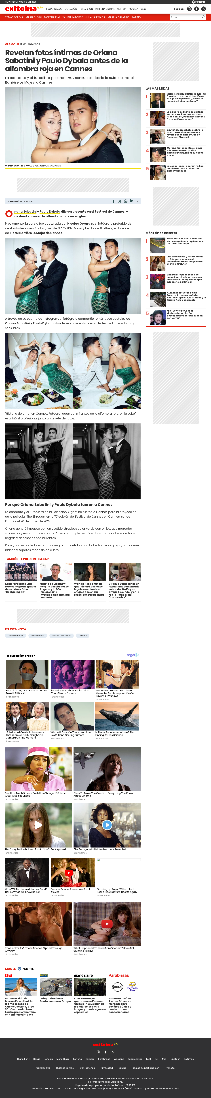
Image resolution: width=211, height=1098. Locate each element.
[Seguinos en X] (203, 8)
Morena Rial (52, 17)
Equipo (123, 1067)
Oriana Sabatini (25, 211)
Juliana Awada (95, 17)
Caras (36, 1059)
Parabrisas (104, 1059)
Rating (136, 17)
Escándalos (54, 9)
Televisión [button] (86, 9)
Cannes (83, 635)
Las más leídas (157, 88)
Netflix (121, 9)
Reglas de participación (146, 1067)
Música (133, 9)
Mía (164, 1059)
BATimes (189, 1059)
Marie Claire (63, 1059)
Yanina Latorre (73, 17)
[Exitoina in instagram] (189, 8)
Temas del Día (14, 17)
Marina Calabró (118, 17)
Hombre (90, 1059)
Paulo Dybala (50, 211)
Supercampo (135, 1059)
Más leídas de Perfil (162, 233)
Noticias (48, 1059)
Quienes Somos (65, 1067)
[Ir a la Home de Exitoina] (24, 9)
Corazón (71, 9)
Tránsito (170, 1067)
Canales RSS (43, 1067)
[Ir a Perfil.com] (199, 2)
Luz (156, 1059)
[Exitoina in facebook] (196, 8)
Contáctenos (87, 1067)
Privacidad (107, 1067)
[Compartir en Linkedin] (131, 201)
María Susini (34, 17)
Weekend (119, 1059)
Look (148, 1059)
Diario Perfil (23, 1059)
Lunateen (175, 1059)
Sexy (143, 9)
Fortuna (77, 1059)
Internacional (104, 9)
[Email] (137, 201)
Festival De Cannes (61, 635)
